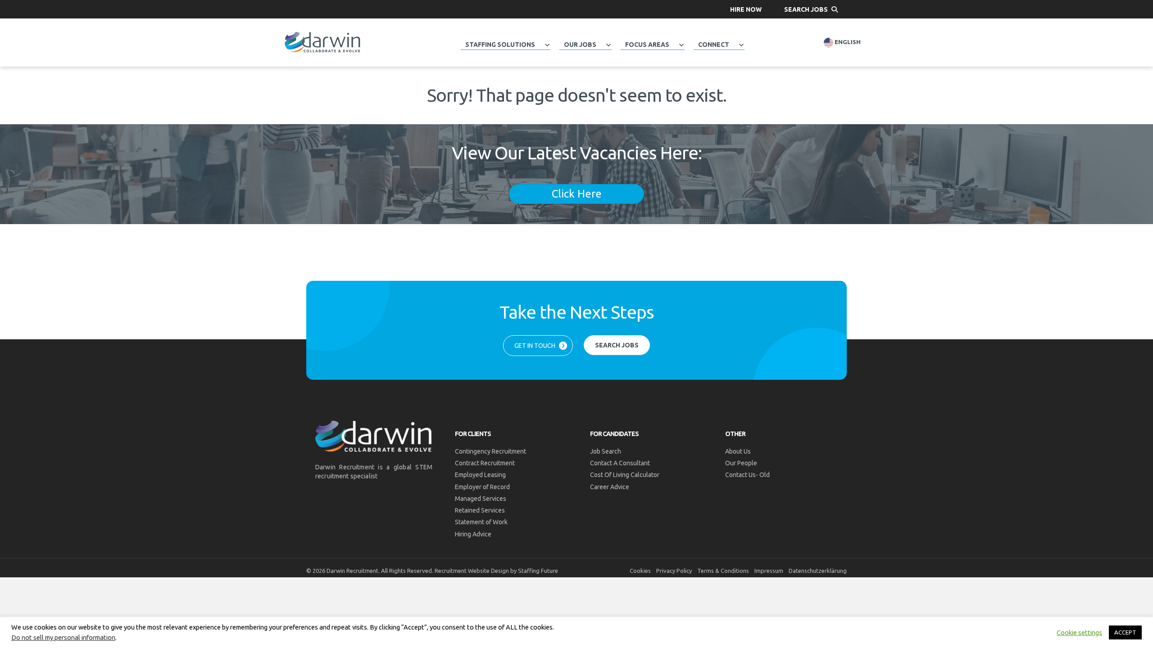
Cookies (640, 570)
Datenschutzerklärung (818, 570)
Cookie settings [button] (1079, 632)
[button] (746, 9)
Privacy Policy (674, 570)
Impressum (768, 570)
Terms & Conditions (723, 570)
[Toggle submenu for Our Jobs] (608, 45)
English (847, 42)
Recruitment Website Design (472, 570)
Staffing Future (538, 570)
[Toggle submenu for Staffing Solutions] (547, 45)
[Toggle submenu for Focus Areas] (681, 45)
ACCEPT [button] (1125, 632)
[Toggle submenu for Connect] (741, 45)
